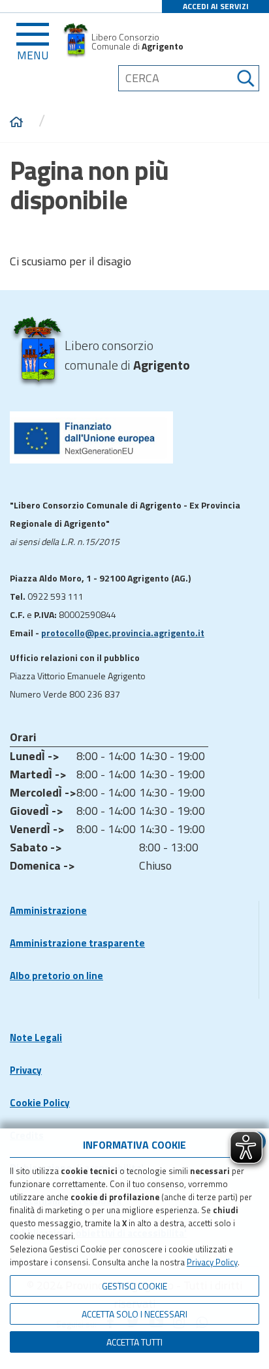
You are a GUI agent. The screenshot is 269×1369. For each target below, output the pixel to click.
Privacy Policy (212, 1262)
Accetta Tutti (134, 1342)
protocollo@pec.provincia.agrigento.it (122, 633)
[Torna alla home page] (16, 122)
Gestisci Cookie (134, 1286)
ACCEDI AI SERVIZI (216, 6)
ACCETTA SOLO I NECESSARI (134, 1314)
